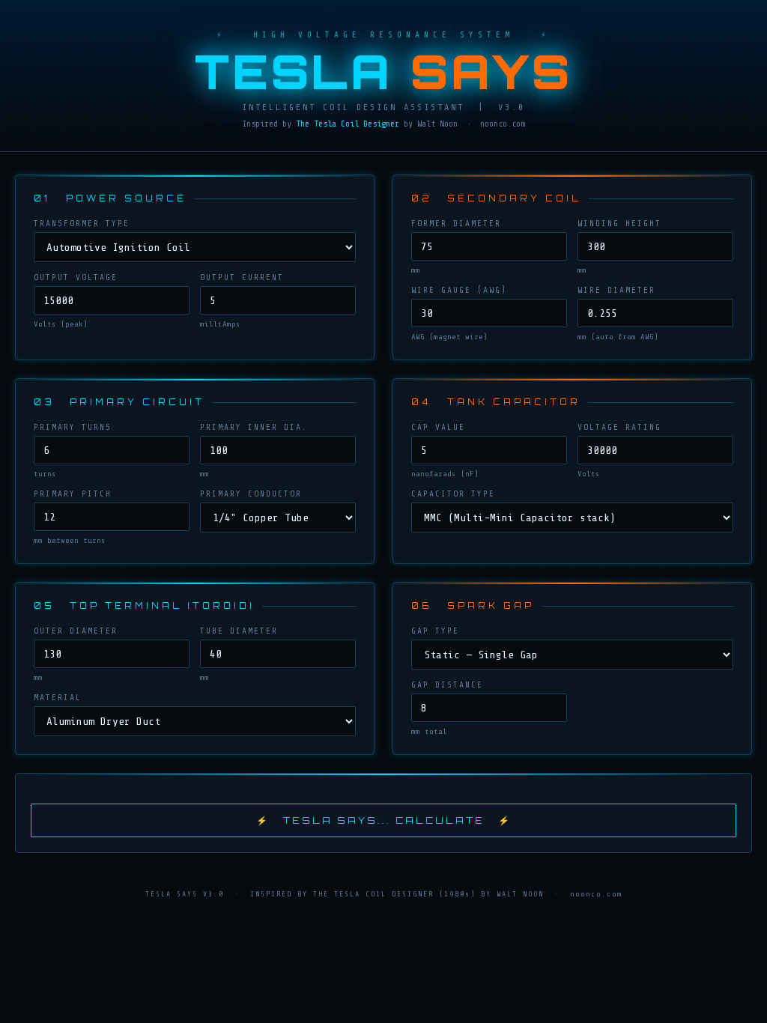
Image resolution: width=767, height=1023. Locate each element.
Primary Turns (73, 427)
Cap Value (438, 427)
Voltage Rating (619, 427)
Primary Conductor (251, 494)
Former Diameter (456, 223)
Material (58, 697)
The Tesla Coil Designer (347, 123)
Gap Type (435, 631)
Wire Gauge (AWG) (459, 290)
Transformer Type (82, 223)
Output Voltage (76, 277)
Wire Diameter (616, 290)
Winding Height (619, 223)
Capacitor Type (453, 494)
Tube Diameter (239, 631)
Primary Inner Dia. (254, 427)
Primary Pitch (73, 494)
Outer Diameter (76, 631)
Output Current (242, 277)
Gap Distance (447, 685)
